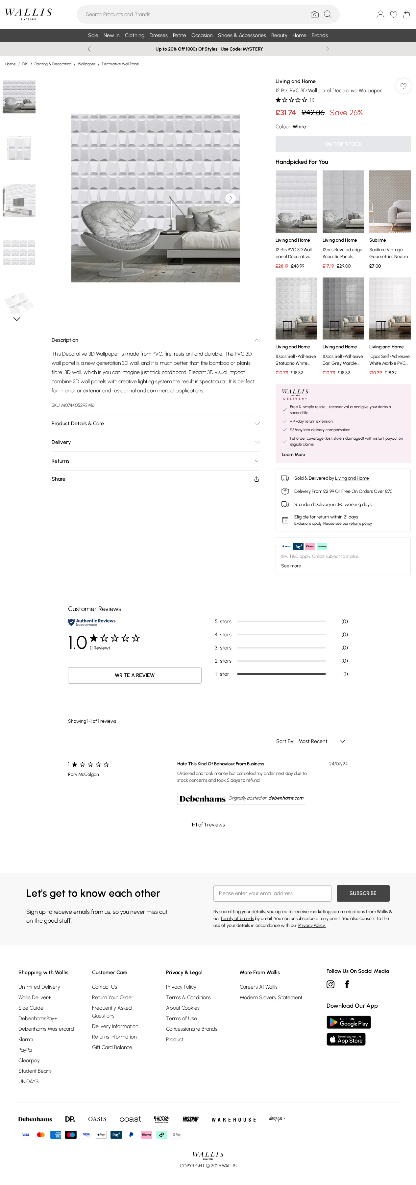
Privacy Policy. (312, 925)
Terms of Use (181, 1018)
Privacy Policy (181, 987)
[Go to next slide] (230, 198)
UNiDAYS (28, 1081)
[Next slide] (327, 49)
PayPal (25, 1050)
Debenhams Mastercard (46, 1029)
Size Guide (30, 1008)
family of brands (237, 918)
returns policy (360, 523)
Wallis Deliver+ (34, 997)
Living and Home (296, 81)
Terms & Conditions (188, 997)
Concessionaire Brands (191, 1029)
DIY (25, 64)
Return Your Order (113, 997)
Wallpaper (86, 64)
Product (175, 1039)
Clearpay (29, 1060)
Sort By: (286, 741)
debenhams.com (285, 798)
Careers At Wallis (259, 987)
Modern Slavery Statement (271, 997)
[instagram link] (330, 984)
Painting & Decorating (53, 64)
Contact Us (104, 987)
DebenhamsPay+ (37, 1018)
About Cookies (183, 1008)
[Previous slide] (89, 49)
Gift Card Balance (112, 1047)
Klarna (25, 1039)
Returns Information (114, 1037)
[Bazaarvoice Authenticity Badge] (91, 622)
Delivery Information (115, 1026)
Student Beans (35, 1071)
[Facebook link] (347, 984)
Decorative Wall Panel (120, 64)
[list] (155, 198)
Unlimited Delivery (39, 987)
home (10, 64)
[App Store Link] (349, 1031)
